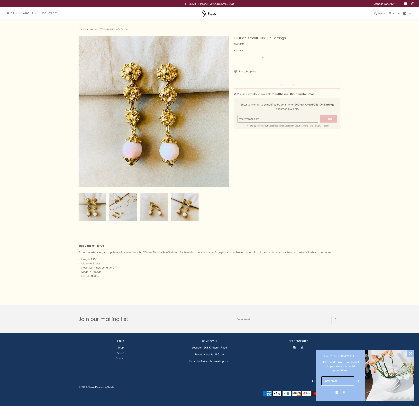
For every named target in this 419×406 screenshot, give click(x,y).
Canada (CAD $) (384, 3)
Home (81, 29)
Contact (49, 13)
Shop (120, 347)
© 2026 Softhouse (87, 387)
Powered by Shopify (105, 387)
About (120, 353)
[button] (92, 207)
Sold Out (287, 85)
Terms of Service (316, 126)
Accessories (92, 29)
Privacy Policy (298, 126)
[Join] (335, 319)
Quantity (239, 50)
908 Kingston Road (215, 347)
